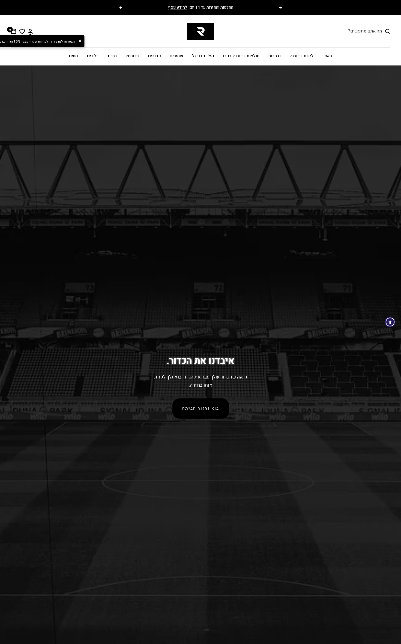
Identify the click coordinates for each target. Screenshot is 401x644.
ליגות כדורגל (301, 56)
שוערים (176, 56)
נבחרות (274, 56)
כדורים (154, 56)
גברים (111, 56)
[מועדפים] (22, 31)
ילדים (92, 56)
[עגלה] (13, 31)
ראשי (327, 56)
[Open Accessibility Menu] (390, 322)
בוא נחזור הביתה (200, 408)
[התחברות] (30, 31)
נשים (73, 56)
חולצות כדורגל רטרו (241, 56)
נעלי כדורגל (203, 56)
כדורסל (132, 56)
